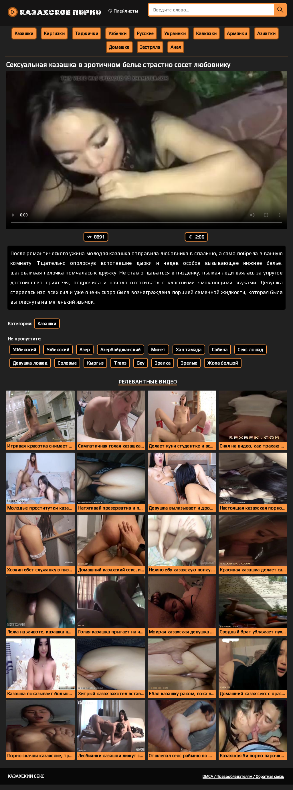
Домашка (119, 47)
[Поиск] (280, 10)
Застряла (150, 47)
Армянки (237, 33)
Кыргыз (95, 363)
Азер (85, 349)
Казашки (24, 33)
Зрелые (189, 363)
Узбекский (58, 349)
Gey (140, 363)
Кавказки (206, 33)
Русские (145, 33)
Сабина (219, 349)
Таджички (86, 33)
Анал (176, 47)
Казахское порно (59, 12)
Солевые (67, 363)
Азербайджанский (120, 349)
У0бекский (24, 349)
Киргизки (54, 33)
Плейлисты (125, 11)
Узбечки (117, 33)
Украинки (175, 33)
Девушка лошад (30, 363)
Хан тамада (189, 349)
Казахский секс (26, 776)
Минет (158, 349)
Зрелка (163, 363)
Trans (120, 363)
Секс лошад (250, 349)
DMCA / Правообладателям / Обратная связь (243, 776)
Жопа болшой (222, 363)
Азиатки (266, 33)
